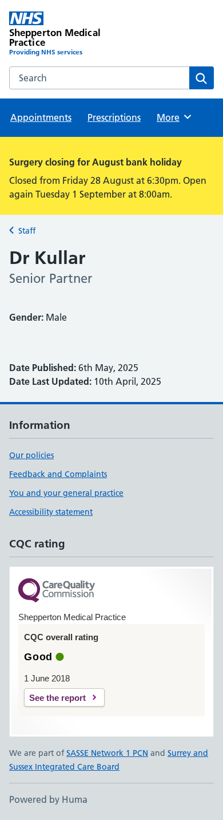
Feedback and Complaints (58, 474)
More (173, 117)
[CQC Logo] (56, 591)
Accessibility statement (51, 512)
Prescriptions (114, 117)
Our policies (31, 455)
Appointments (40, 117)
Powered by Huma (48, 799)
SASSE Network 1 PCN (107, 753)
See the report (57, 698)
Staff (26, 231)
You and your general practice (66, 493)
